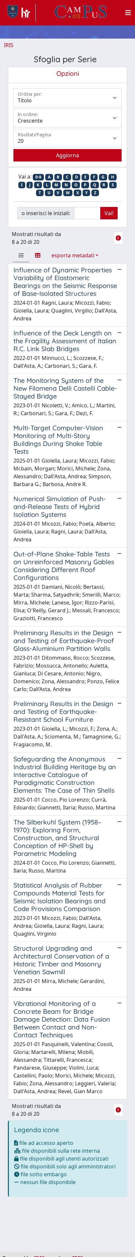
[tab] (21, 255)
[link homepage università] (80, 13)
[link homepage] (20, 13)
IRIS (8, 45)
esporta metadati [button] (72, 255)
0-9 (38, 177)
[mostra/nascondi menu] (128, 12)
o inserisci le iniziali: (46, 213)
